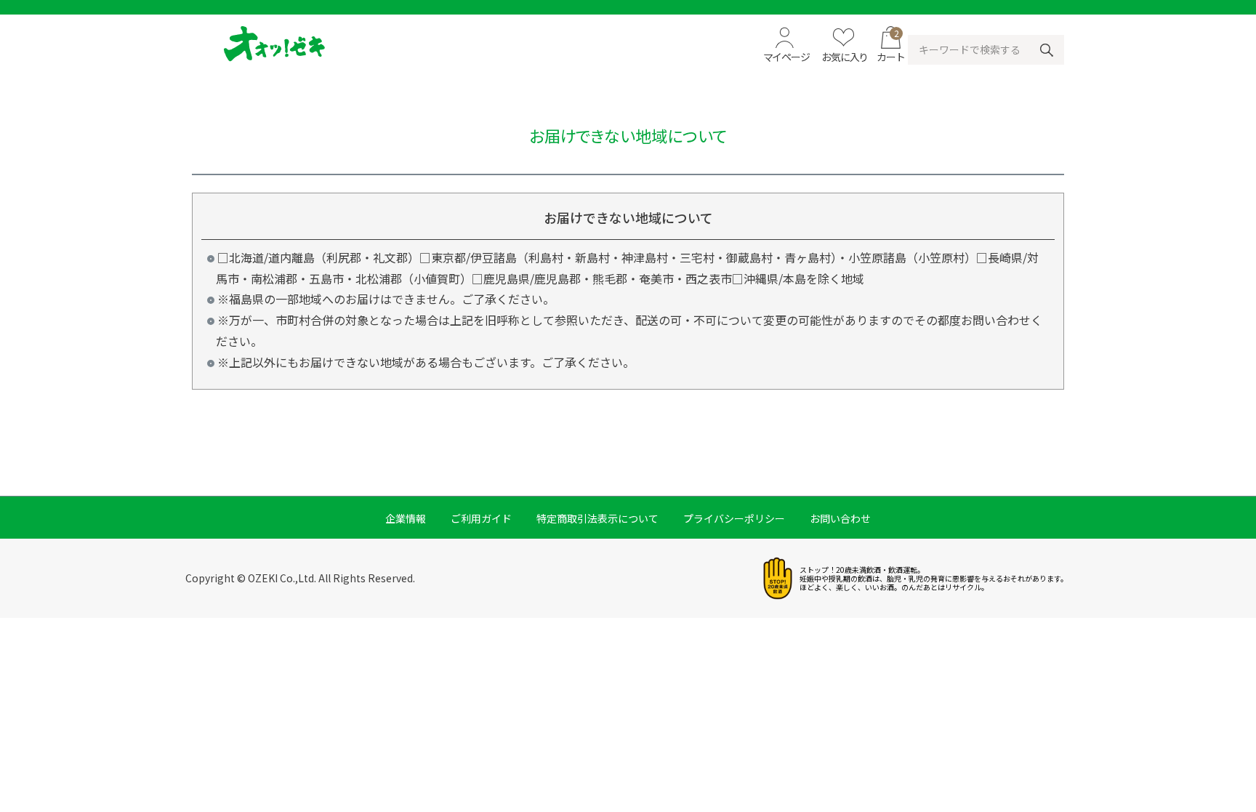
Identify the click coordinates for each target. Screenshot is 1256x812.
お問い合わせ (840, 518)
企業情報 (405, 518)
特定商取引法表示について (597, 518)
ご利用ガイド (481, 518)
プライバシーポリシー (734, 518)
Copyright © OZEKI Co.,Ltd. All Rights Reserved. (300, 578)
